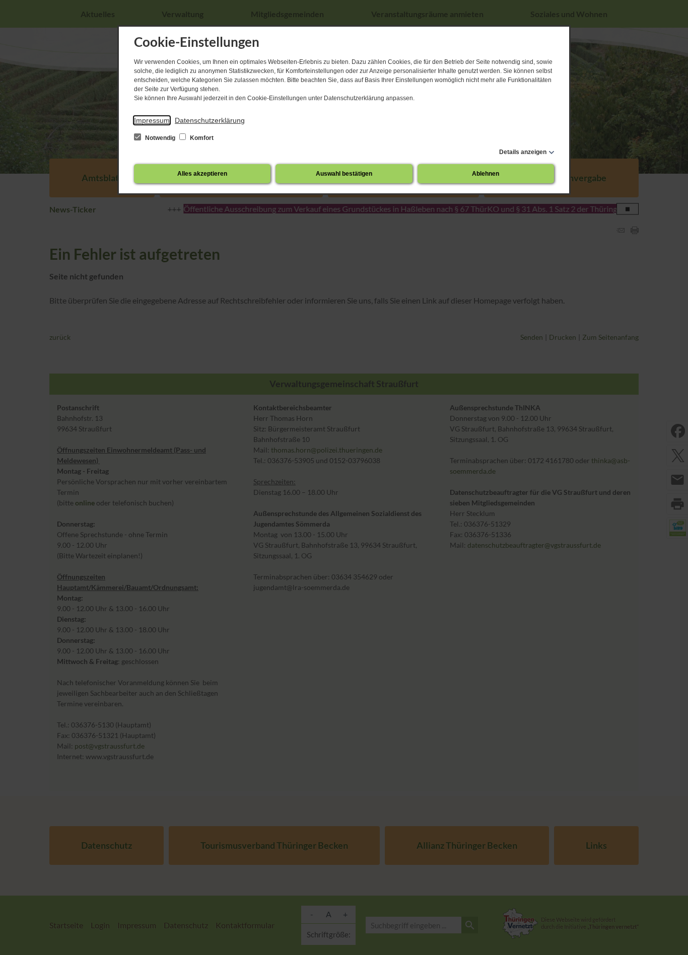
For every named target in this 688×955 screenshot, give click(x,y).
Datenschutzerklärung (210, 120)
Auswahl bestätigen (344, 173)
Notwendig (160, 137)
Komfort (201, 137)
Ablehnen (485, 173)
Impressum (152, 120)
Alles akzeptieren (202, 173)
